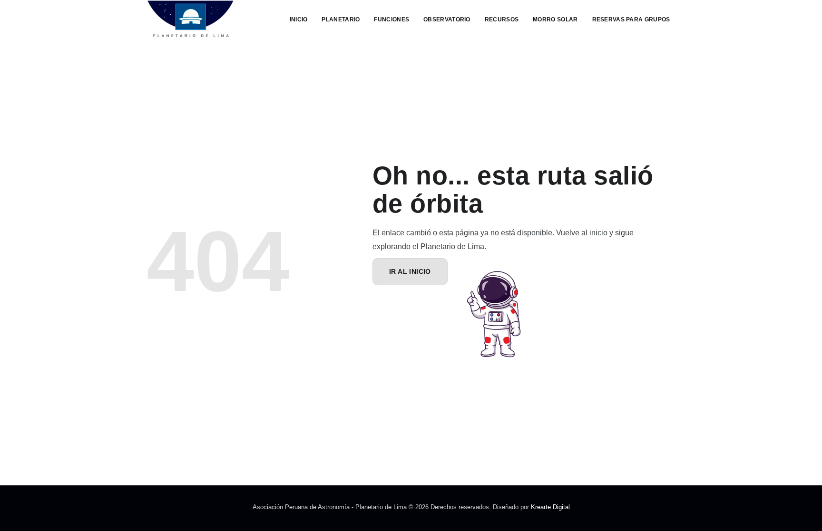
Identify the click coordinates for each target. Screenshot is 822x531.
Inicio (299, 19)
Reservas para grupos (631, 19)
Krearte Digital (550, 507)
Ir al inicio (410, 271)
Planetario (341, 19)
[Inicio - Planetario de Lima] (191, 19)
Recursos (502, 19)
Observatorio (446, 19)
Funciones (391, 19)
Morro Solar (555, 19)
